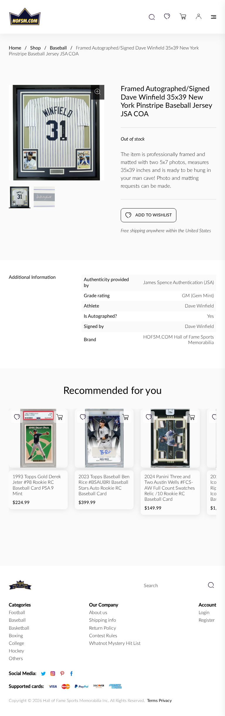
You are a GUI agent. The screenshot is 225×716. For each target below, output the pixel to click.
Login (204, 612)
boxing (16, 635)
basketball (19, 628)
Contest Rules (103, 635)
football (17, 612)
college (16, 643)
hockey (16, 651)
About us (98, 612)
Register (207, 620)
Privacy (165, 701)
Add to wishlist (153, 215)
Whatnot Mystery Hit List (114, 643)
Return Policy (102, 628)
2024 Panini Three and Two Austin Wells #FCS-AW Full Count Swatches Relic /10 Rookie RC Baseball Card (169, 488)
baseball (17, 620)
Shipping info (102, 620)
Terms (152, 701)
